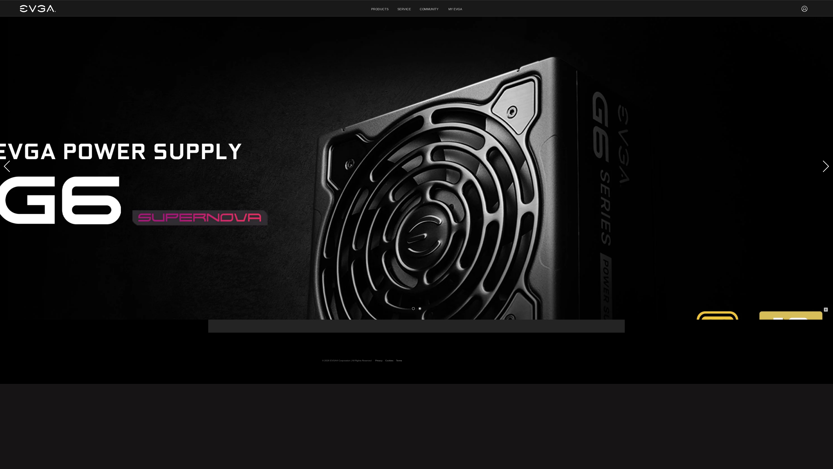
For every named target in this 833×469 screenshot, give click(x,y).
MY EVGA (455, 9)
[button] (413, 308)
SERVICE (404, 9)
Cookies (389, 360)
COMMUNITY (429, 9)
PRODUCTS (380, 9)
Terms (399, 360)
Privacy (378, 360)
